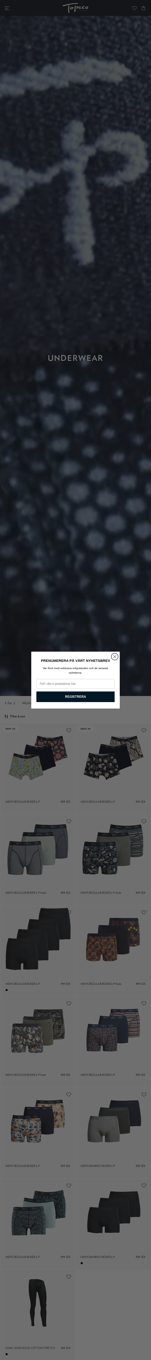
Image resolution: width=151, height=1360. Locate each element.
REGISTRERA (75, 696)
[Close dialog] (114, 656)
